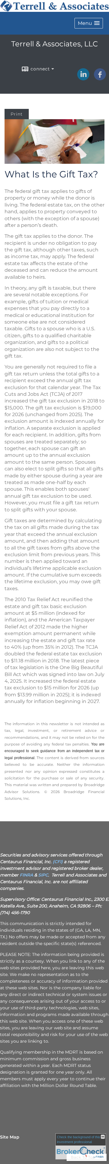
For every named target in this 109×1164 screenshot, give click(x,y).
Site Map (9, 1137)
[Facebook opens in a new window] (100, 78)
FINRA (26, 875)
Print (17, 114)
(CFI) (58, 861)
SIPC (43, 875)
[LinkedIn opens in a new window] (83, 78)
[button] (88, 23)
